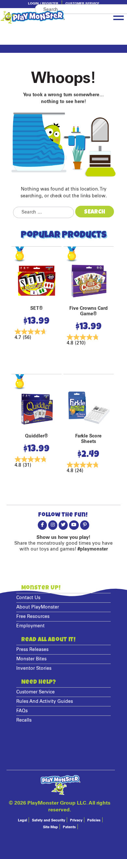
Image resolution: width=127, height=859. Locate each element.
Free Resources (32, 616)
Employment (30, 626)
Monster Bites (31, 659)
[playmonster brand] (44, 17)
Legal (22, 820)
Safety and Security (48, 820)
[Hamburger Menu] (118, 16)
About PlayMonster (37, 607)
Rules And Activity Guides (44, 701)
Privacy (76, 820)
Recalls (24, 720)
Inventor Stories (33, 668)
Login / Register (43, 3)
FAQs (22, 711)
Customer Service (82, 3)
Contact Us (28, 598)
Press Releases (32, 649)
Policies (94, 820)
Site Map (50, 827)
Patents (69, 827)
